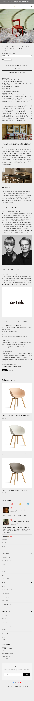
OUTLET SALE (5, 549)
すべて (5, 504)
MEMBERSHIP (5, 647)
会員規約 (26, 686)
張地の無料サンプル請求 (8, 653)
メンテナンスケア (6, 608)
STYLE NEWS (5, 633)
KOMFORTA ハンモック (8, 557)
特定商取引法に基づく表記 (19, 686)
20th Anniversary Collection (9, 626)
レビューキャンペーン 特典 (8, 53)
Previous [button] (1, 25)
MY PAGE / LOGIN (7, 648)
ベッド (3, 575)
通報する (11, 370)
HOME (3, 639)
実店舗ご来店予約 (6, 656)
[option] (17, 26)
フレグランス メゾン (7, 560)
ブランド (4, 618)
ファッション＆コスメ (7, 604)
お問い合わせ (5, 651)
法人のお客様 (5, 658)
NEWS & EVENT (6, 644)
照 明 (3, 586)
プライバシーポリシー (10, 686)
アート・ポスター (10, 597)
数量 (3, 59)
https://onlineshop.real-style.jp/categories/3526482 (14, 336)
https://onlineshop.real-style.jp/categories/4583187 (14, 321)
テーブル (4, 571)
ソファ (6, 564)
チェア (4, 568)
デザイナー (4, 622)
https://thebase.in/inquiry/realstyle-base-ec (12, 366)
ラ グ (3, 582)
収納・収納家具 (10, 578)
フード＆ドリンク (6, 611)
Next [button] (32, 25)
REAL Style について (7, 642)
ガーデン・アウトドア (7, 589)
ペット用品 (4, 615)
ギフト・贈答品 (5, 553)
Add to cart (17, 68)
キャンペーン (5, 542)
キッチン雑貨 (9, 600)
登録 (27, 674)
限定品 (3, 546)
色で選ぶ (4, 629)
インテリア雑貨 (9, 593)
